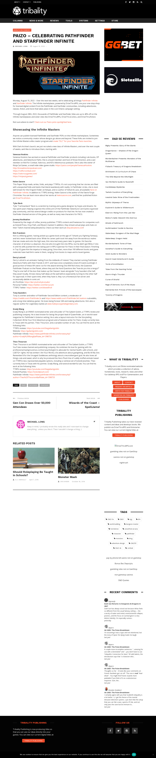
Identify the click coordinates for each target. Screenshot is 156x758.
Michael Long (21, 46)
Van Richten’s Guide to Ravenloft (119, 182)
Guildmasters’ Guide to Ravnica (119, 228)
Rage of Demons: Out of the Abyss (120, 285)
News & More (36, 21)
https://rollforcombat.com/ (24, 171)
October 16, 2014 (78, 481)
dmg (130, 538)
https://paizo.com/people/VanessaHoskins (73, 165)
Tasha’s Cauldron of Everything (118, 192)
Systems (83, 21)
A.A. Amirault (20, 480)
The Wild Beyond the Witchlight (119, 177)
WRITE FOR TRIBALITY (123, 391)
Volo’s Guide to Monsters (116, 254)
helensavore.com (64, 195)
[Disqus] (56, 525)
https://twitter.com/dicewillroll (39, 287)
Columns (18, 21)
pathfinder (33, 385)
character (117, 534)
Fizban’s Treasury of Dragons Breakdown (123, 166)
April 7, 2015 (33, 480)
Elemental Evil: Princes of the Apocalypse (123, 290)
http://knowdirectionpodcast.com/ (27, 168)
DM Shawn (64, 481)
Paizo (23, 385)
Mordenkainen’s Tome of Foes (118, 243)
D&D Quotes (123, 580)
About (16, 2)
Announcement (22, 30)
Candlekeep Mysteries (115, 187)
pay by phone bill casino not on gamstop (123, 558)
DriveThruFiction (23, 198)
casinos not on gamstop (123, 457)
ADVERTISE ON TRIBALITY (124, 395)
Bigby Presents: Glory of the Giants (120, 145)
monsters (119, 538)
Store (115, 21)
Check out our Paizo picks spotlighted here (52, 122)
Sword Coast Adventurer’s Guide (119, 259)
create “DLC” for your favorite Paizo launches (72, 141)
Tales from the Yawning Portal (118, 269)
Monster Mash (67, 477)
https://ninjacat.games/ (23, 176)
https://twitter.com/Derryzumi (41, 285)
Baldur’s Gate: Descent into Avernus (121, 218)
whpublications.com (74, 227)
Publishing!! (124, 399)
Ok (134, 754)
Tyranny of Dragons (113, 295)
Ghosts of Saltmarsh (114, 223)
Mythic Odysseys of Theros (117, 202)
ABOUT (117, 382)
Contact (26, 2)
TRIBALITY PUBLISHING (124, 435)
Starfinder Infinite (24, 103)
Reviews (54, 21)
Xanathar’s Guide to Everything (118, 249)
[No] (153, 754)
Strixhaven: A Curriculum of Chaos (120, 172)
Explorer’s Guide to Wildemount (119, 207)
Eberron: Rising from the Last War (120, 213)
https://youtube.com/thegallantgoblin (43, 328)
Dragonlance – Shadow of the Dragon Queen (121, 152)
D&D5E (133, 543)
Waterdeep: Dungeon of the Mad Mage (122, 233)
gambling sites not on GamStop (123, 451)
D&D (122, 519)
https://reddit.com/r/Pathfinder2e (27, 298)
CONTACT (129, 382)
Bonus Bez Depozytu (124, 563)
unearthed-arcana (131, 529)
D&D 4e (118, 548)
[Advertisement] (101, 11)
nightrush (123, 462)
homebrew (115, 529)
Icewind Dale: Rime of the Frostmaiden (122, 197)
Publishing (37, 2)
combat (130, 548)
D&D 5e (111, 519)
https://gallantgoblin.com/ (32, 331)
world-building (115, 524)
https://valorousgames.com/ (25, 173)
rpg (131, 519)
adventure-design (118, 543)
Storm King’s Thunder (115, 274)
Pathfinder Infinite (90, 100)
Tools (69, 21)
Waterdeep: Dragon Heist (116, 238)
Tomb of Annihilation (114, 264)
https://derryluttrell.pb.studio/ (37, 282)
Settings (100, 21)
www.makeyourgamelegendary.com (62, 304)
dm (139, 519)
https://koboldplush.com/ (38, 372)
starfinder (44, 385)
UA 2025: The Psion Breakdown (116, 630)
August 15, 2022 (39, 46)
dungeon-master (132, 524)
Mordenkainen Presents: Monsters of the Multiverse (123, 159)
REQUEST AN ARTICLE (123, 387)
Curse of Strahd (112, 279)
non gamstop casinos (124, 574)
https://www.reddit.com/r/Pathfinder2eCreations (66, 298)
